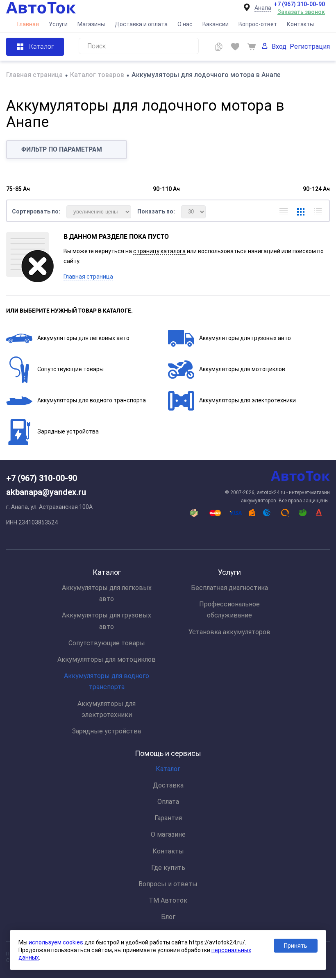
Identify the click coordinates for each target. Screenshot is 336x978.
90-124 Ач (316, 189)
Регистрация (310, 46)
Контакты (300, 24)
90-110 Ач (166, 189)
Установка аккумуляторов (229, 632)
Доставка (168, 785)
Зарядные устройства (68, 431)
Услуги (58, 24)
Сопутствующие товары (70, 369)
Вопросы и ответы (168, 884)
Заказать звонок (301, 12)
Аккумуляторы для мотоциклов (242, 369)
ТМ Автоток (168, 900)
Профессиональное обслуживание (229, 609)
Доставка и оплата (141, 24)
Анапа (262, 8)
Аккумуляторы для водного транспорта (91, 400)
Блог (168, 917)
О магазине (168, 834)
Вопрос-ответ (257, 24)
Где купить (168, 867)
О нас (185, 24)
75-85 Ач (18, 189)
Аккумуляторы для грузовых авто (245, 338)
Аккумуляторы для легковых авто (83, 338)
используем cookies (56, 942)
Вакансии (215, 24)
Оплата (168, 802)
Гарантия (168, 818)
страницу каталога (159, 251)
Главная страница (88, 276)
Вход (279, 46)
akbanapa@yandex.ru (46, 492)
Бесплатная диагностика (229, 588)
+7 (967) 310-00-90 (299, 4)
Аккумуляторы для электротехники (247, 400)
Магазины (91, 24)
